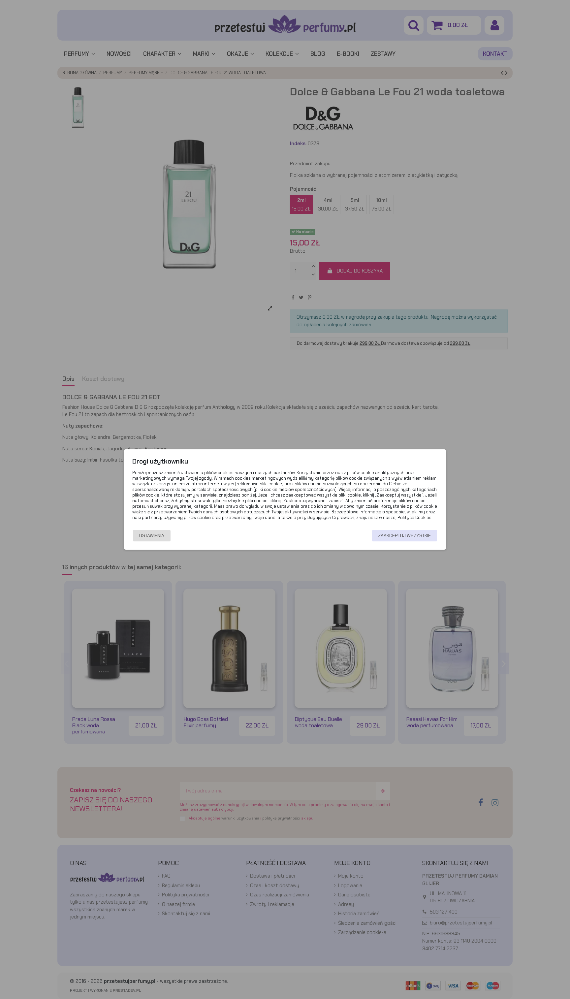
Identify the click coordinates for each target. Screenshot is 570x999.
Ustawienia (151, 535)
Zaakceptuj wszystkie (404, 535)
